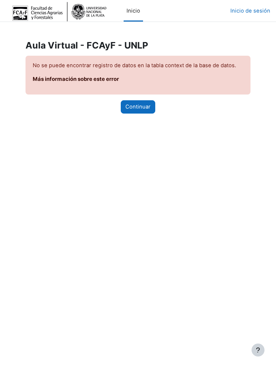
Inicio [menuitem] (133, 11)
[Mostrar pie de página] (258, 350)
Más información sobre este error (76, 79)
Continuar (138, 107)
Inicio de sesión (250, 11)
